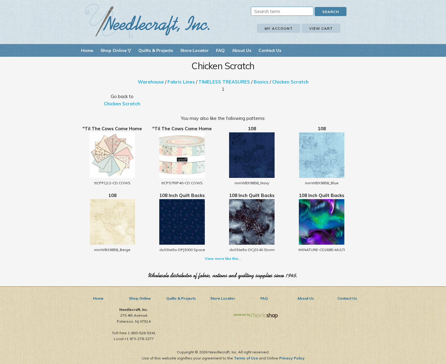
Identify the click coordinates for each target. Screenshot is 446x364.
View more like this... (223, 258)
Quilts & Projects (155, 50)
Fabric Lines (181, 82)
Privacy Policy (292, 358)
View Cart (321, 28)
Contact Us (269, 50)
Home (87, 50)
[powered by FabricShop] (255, 315)
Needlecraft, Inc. (147, 21)
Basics (261, 82)
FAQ (220, 50)
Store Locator (194, 50)
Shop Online (139, 298)
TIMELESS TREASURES (224, 82)
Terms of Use (246, 358)
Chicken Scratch (290, 82)
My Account (279, 28)
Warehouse (151, 82)
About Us (241, 50)
